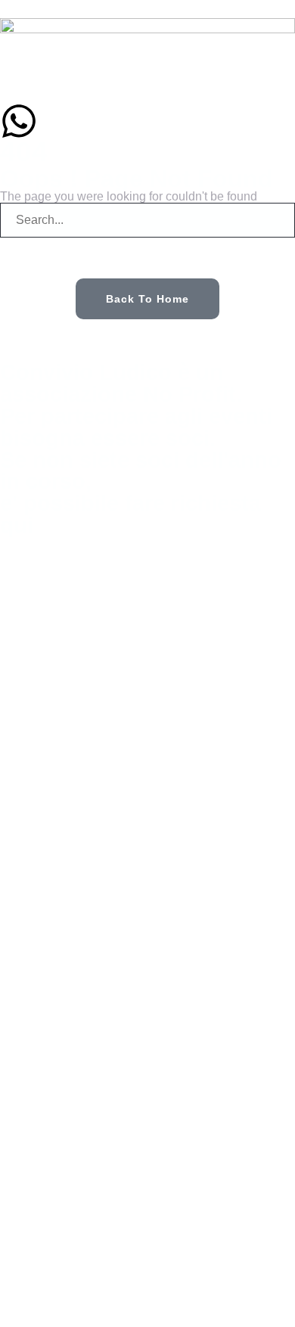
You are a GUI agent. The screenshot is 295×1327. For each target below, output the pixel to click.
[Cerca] (30, 258)
